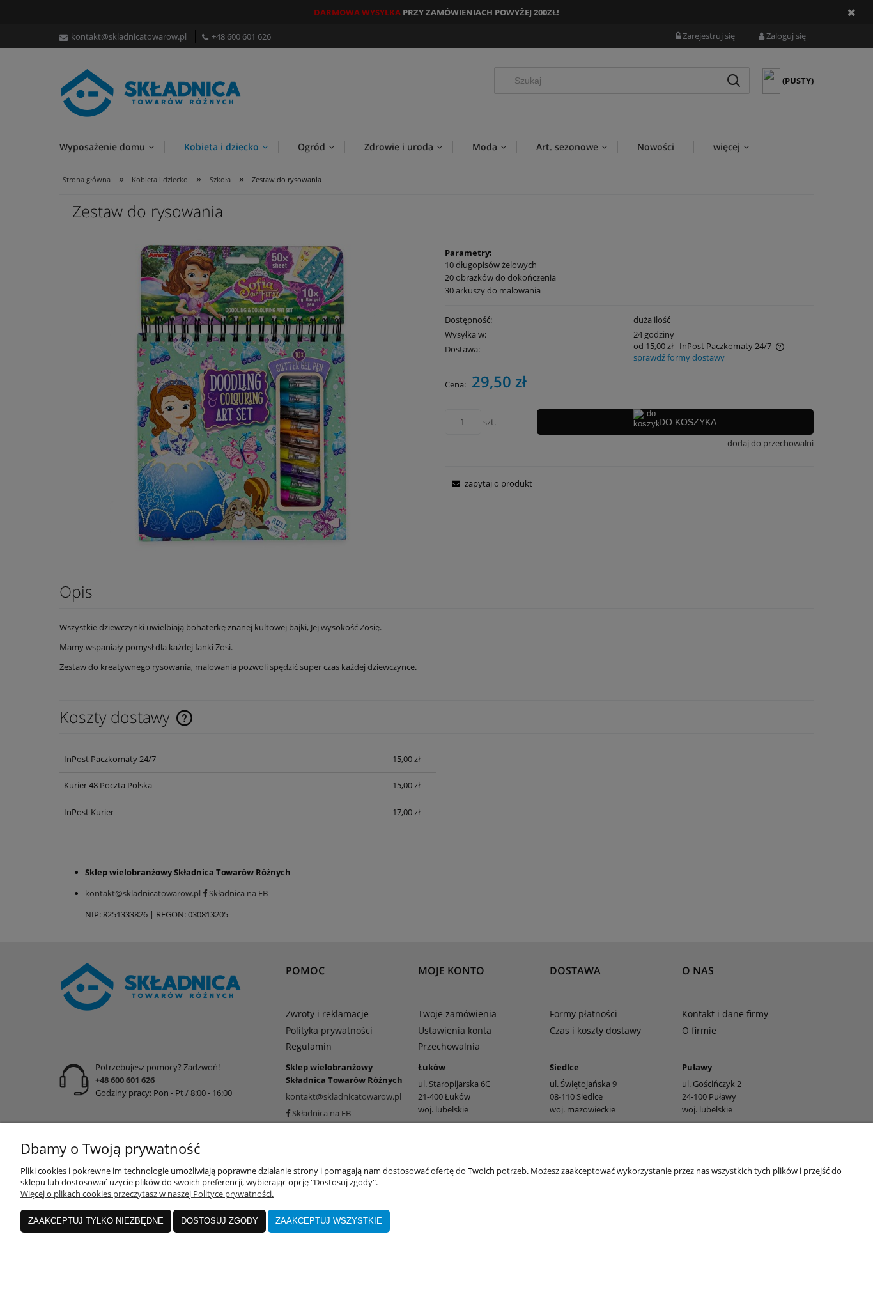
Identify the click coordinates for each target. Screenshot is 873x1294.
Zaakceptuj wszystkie (328, 1221)
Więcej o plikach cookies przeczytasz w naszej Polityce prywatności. (147, 1193)
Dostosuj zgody (219, 1221)
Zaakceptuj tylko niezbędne (96, 1221)
